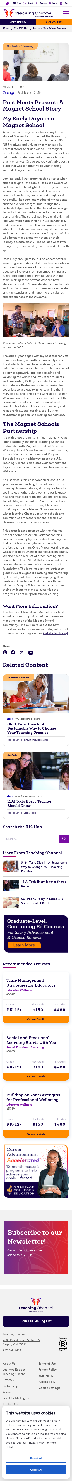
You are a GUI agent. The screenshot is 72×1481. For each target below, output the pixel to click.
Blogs (36, 28)
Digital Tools (30, 813)
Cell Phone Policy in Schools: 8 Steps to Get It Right (42, 901)
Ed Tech (12, 755)
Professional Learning (20, 46)
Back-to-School (15, 740)
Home (6, 28)
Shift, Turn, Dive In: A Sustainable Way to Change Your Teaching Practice (31, 728)
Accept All (40, 1468)
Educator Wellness (18, 677)
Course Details (39, 1018)
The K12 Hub (21, 28)
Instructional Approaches (36, 740)
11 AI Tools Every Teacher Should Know (29, 803)
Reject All (40, 1457)
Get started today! (55, 633)
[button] (52, 3)
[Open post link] (36, 693)
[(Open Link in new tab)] (36, 934)
